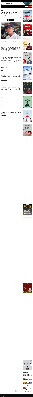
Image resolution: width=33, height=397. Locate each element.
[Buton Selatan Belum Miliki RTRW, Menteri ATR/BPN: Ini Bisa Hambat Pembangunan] (11, 84)
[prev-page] (1, 92)
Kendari (1, 10)
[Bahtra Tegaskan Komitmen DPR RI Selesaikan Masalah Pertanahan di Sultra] (18, 84)
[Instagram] (27, 0)
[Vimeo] (30, 0)
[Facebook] (26, 0)
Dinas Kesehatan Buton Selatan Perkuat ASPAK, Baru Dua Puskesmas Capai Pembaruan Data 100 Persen (29, 384)
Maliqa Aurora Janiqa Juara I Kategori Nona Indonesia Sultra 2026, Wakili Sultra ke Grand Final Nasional (4, 88)
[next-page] (2, 92)
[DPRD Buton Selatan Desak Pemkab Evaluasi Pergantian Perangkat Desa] (24, 388)
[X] (28, 0)
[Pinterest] (11, 20)
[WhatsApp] (13, 20)
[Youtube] (31, 0)
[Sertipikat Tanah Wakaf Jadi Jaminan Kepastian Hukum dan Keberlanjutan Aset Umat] (24, 375)
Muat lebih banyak (27, 391)
